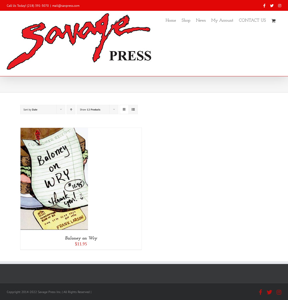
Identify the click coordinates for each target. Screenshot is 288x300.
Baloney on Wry (81, 238)
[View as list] (133, 109)
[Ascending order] (71, 109)
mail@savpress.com (65, 6)
